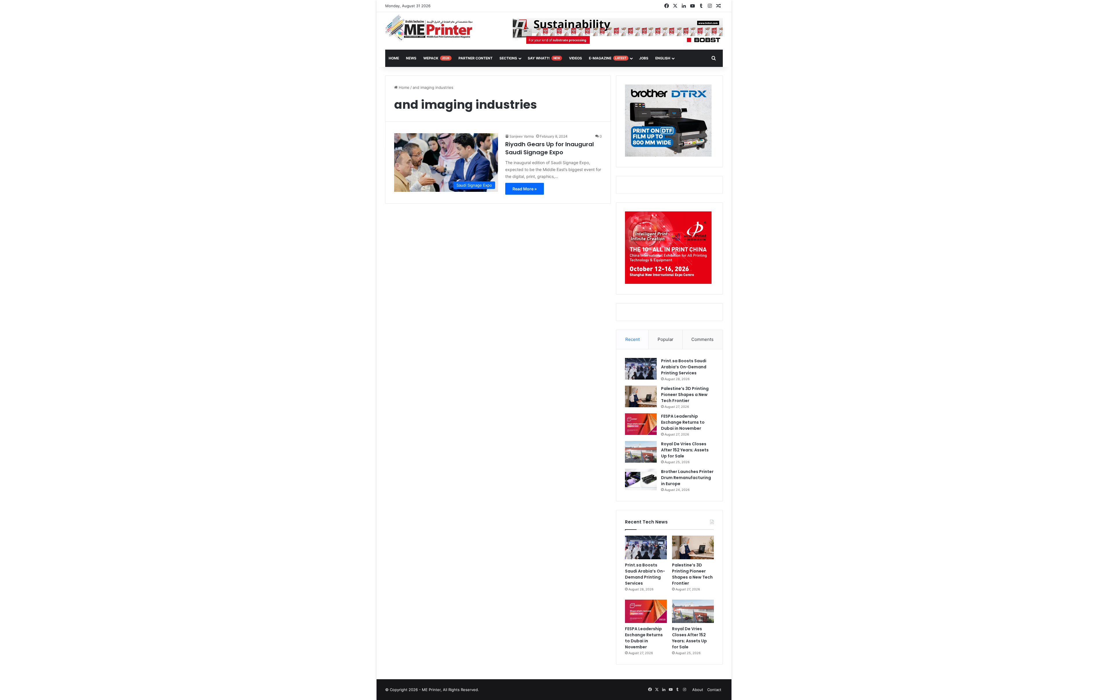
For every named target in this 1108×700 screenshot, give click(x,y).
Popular (665, 339)
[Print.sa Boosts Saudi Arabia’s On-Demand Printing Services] (641, 369)
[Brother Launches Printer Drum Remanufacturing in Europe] (641, 479)
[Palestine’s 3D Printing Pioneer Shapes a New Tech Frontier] (641, 396)
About (697, 689)
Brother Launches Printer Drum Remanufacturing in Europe (687, 478)
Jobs (643, 58)
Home (403, 87)
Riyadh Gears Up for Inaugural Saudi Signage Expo (549, 148)
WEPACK (436, 58)
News (411, 58)
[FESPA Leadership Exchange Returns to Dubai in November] (641, 424)
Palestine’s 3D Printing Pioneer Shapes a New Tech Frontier (685, 395)
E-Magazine (607, 58)
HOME (394, 58)
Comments (702, 339)
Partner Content (475, 58)
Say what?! (544, 58)
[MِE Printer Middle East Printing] (432, 28)
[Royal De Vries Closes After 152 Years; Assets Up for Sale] (641, 452)
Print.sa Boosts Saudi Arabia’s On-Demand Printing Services (683, 367)
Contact (714, 689)
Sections (508, 58)
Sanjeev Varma (522, 136)
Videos (575, 58)
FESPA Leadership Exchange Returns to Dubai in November (683, 422)
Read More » (524, 188)
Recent (632, 339)
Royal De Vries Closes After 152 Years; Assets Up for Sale (685, 450)
